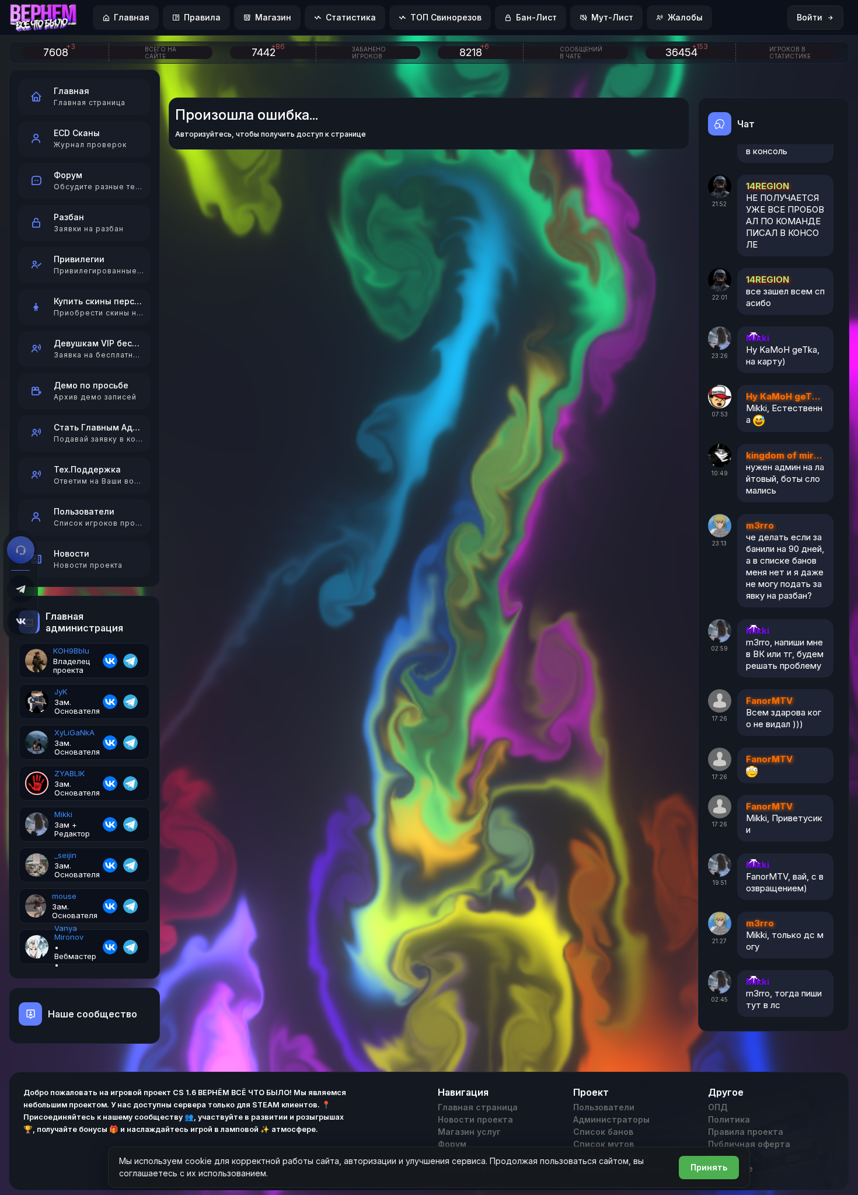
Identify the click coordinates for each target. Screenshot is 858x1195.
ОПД (717, 1107)
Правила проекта (745, 1132)
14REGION (767, 186)
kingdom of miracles (784, 455)
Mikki (757, 337)
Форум (452, 1144)
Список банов (603, 1132)
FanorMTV (769, 700)
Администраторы (611, 1119)
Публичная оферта (749, 1144)
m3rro (760, 525)
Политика (729, 1119)
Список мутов (603, 1144)
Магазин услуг (469, 1132)
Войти (809, 17)
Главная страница (478, 1107)
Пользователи (603, 1107)
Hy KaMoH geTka (784, 396)
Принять (708, 1167)
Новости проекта (475, 1119)
